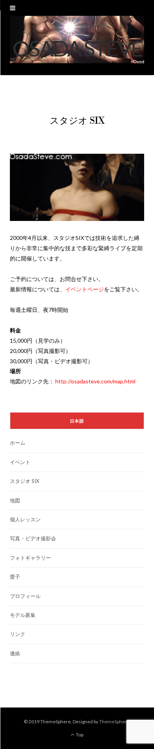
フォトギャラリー (30, 558)
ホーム (17, 443)
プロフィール (25, 596)
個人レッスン (25, 519)
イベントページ (84, 289)
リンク (17, 634)
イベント (20, 462)
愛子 (15, 577)
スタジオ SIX (24, 481)
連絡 (15, 653)
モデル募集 (23, 615)
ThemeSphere (114, 721)
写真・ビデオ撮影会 (33, 538)
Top (79, 735)
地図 (15, 500)
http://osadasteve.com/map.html (95, 381)
